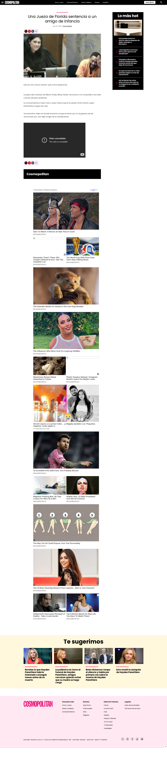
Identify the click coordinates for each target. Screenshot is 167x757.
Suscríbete (150, 2)
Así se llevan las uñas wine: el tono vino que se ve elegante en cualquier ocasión (129, 83)
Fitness (97, 2)
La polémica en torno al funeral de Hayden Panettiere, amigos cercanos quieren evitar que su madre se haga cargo (68, 676)
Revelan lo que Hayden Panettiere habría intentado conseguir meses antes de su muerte (37, 674)
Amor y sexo (59, 2)
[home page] (12, 2)
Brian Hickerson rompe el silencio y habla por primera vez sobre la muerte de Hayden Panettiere (98, 674)
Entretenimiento (72, 2)
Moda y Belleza (86, 2)
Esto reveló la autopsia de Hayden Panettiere (128, 671)
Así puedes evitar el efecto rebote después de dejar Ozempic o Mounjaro (129, 41)
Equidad (105, 2)
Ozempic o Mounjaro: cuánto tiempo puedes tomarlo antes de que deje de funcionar (128, 62)
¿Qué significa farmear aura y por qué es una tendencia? (128, 52)
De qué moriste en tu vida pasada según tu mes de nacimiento (129, 73)
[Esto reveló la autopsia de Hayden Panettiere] (129, 656)
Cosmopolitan (67, 26)
